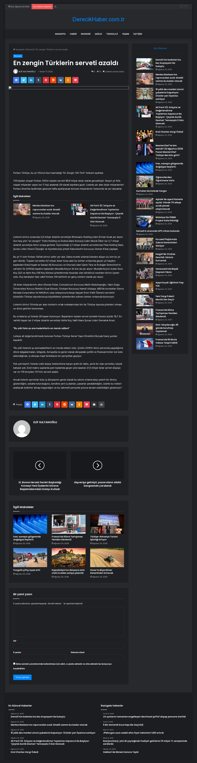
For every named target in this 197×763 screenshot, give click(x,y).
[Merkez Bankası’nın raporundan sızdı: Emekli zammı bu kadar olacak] (21, 209)
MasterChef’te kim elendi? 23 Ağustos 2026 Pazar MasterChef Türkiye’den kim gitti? (169, 150)
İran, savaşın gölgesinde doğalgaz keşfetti (27, 538)
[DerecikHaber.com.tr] (98, 19)
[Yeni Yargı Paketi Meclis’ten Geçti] (144, 300)
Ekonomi (85, 34)
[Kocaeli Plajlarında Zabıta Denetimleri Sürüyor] (144, 243)
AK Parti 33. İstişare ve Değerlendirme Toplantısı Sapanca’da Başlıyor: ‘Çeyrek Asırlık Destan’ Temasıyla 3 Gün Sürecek (106, 213)
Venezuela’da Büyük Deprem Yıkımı (167, 270)
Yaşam (125, 34)
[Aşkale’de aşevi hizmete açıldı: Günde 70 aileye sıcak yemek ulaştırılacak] (144, 203)
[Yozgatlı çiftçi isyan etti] (30, 557)
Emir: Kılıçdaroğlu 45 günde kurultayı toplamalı (167, 328)
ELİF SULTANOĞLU (27, 71)
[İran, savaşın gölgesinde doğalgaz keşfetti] (30, 524)
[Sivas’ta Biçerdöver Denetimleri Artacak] (107, 557)
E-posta (17, 652)
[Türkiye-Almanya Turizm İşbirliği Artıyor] (107, 524)
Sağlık (98, 34)
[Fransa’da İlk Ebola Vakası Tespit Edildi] (144, 344)
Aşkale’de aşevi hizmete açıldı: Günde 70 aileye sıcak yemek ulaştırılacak (169, 204)
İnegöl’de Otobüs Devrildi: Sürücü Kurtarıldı (165, 257)
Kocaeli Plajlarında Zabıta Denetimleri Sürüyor (166, 242)
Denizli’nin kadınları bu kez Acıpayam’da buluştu (168, 63)
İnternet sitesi (77, 652)
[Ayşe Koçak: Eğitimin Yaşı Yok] (144, 287)
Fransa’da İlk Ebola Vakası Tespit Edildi (166, 341)
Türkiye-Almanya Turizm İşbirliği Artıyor (104, 538)
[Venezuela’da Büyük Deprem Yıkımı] (144, 273)
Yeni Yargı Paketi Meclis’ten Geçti (165, 298)
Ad (15, 641)
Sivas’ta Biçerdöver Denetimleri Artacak (101, 572)
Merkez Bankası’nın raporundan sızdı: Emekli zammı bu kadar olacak (46, 209)
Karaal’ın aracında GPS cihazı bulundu (157, 231)
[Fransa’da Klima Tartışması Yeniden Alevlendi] (69, 524)
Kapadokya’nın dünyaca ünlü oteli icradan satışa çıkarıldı (68, 572)
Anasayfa (60, 34)
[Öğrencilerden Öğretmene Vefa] (144, 181)
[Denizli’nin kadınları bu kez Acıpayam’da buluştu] (144, 64)
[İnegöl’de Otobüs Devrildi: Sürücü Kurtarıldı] (144, 258)
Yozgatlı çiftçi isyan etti (26, 570)
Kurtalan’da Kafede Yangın (151, 190)
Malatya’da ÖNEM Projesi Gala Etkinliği (167, 219)
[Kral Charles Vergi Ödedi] (144, 136)
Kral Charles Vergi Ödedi (169, 131)
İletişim (137, 34)
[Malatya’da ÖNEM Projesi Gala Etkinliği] (144, 221)
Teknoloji (112, 34)
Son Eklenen (160, 48)
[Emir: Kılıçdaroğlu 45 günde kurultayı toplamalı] (144, 329)
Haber (73, 34)
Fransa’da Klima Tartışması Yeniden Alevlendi (67, 538)
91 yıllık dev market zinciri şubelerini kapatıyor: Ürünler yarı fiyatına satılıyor (90, 6)
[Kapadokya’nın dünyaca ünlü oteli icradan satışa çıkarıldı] (69, 557)
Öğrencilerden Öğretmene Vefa (165, 179)
